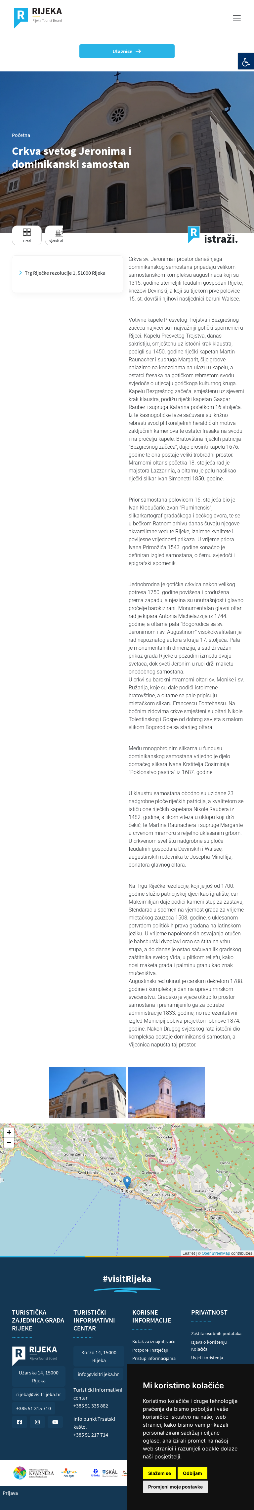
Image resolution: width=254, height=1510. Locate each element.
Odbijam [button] (192, 1473)
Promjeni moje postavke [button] (175, 1487)
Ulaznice (122, 51)
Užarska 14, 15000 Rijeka (39, 1376)
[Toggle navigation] (237, 18)
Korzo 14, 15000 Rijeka (98, 1356)
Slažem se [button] (159, 1473)
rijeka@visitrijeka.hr (38, 1394)
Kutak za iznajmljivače (153, 1341)
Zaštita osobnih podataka (216, 1333)
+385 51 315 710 (33, 1408)
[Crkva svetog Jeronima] (87, 1093)
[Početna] (40, 18)
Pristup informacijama (154, 1358)
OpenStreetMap (216, 1253)
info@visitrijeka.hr (98, 1374)
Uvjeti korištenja (207, 1358)
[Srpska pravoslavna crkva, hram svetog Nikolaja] (166, 1093)
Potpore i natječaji (150, 1350)
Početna (21, 135)
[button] (127, 1183)
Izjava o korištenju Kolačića (209, 1345)
